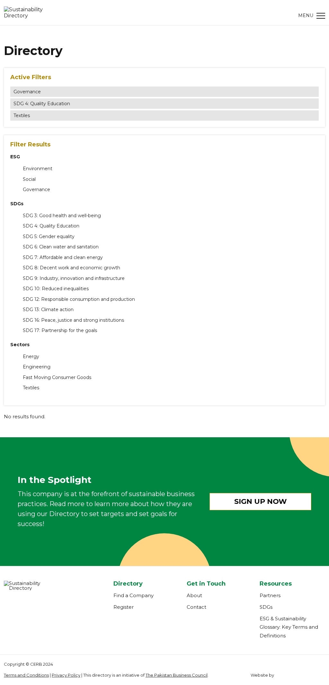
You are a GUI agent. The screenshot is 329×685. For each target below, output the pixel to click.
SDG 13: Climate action (48, 309)
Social (29, 179)
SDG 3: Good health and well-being (62, 215)
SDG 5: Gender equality (49, 236)
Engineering (36, 367)
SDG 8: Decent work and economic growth (71, 268)
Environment (37, 168)
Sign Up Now (260, 501)
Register (123, 607)
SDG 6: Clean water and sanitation (61, 247)
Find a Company (133, 595)
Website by (262, 675)
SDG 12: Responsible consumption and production (79, 299)
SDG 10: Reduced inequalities (56, 289)
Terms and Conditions (26, 675)
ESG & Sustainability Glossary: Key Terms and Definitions (289, 627)
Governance (27, 92)
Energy (31, 356)
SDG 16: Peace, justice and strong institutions (73, 320)
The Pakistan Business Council (177, 675)
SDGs (266, 607)
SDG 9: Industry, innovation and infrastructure (74, 278)
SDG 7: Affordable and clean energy (63, 257)
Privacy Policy (66, 675)
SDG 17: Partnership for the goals (60, 330)
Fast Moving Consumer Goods (57, 377)
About (194, 595)
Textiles (21, 115)
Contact (196, 607)
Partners (270, 595)
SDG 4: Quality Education (41, 103)
